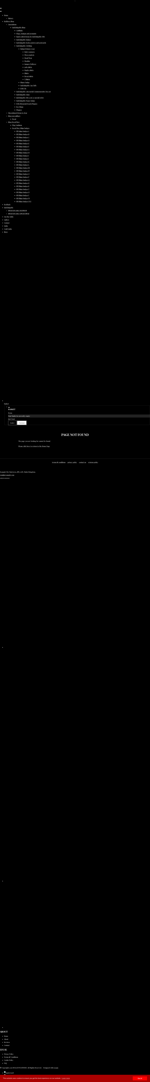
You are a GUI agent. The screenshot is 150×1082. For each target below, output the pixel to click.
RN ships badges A (22, 131)
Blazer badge (25, 82)
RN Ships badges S (22, 186)
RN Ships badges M (23, 168)
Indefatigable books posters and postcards (31, 43)
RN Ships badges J (22, 159)
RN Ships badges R (22, 183)
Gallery (6, 220)
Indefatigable (8, 208)
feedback (7, 204)
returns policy (93, 462)
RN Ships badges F (22, 146)
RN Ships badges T (22, 189)
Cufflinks (19, 31)
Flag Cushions (17, 125)
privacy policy (72, 462)
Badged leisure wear (27, 49)
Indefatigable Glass (23, 95)
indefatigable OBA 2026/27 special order (30, 98)
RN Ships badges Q (22, 180)
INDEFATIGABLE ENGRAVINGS (18, 214)
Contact (6, 223)
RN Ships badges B (22, 134)
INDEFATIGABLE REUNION (17, 211)
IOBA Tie (23, 88)
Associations (12, 24)
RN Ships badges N (22, 171)
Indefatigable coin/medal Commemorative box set (33, 92)
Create (56, 1068)
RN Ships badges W (23, 198)
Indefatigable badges (23, 40)
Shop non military (14, 116)
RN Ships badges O (22, 174)
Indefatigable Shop (18, 27)
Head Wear (28, 58)
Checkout (22, 423)
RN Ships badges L (22, 165)
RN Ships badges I (22, 156)
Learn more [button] (66, 1078)
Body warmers (29, 52)
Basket (12, 423)
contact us (82, 462)
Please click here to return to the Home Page (34, 446)
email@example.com (7, 475)
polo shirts (28, 67)
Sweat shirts (28, 76)
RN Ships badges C (22, 137)
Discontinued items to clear (17, 113)
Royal (14, 119)
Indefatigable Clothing (24, 46)
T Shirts (27, 79)
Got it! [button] (140, 1078)
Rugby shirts (28, 70)
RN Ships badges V (22, 195)
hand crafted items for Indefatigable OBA (30, 37)
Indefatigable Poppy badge (25, 101)
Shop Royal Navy (14, 122)
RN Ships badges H (22, 153)
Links (6, 226)
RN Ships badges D (22, 140)
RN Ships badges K (22, 162)
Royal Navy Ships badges (20, 128)
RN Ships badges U (22, 192)
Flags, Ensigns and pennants (26, 34)
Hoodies (27, 61)
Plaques (19, 110)
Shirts (26, 73)
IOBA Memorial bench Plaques (26, 104)
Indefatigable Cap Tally (28, 85)
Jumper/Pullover (30, 64)
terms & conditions (59, 462)
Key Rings (19, 107)
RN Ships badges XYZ (23, 201)
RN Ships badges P (22, 177)
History (10, 18)
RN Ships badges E (22, 143)
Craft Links (8, 229)
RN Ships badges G (22, 150)
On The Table (8, 217)
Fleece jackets (29, 55)
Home (6, 15)
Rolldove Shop (9, 21)
